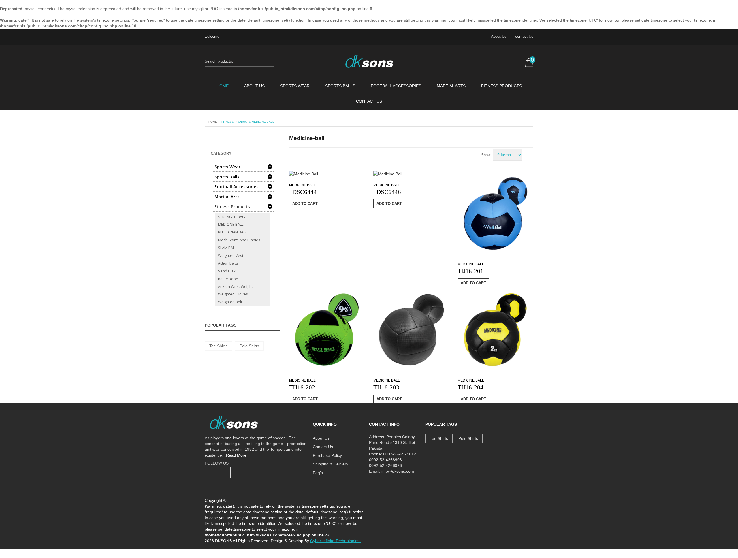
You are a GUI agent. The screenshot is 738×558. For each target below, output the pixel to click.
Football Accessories (396, 86)
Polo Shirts (249, 346)
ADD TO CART (305, 203)
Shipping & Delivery (330, 464)
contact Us (524, 36)
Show (485, 155)
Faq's (318, 472)
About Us (499, 36)
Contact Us (369, 101)
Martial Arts (451, 86)
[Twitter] (225, 472)
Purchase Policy (327, 455)
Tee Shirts (218, 346)
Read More (236, 455)
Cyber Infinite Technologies (335, 540)
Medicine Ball (302, 185)
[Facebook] (210, 472)
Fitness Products (501, 86)
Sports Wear (295, 86)
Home (222, 86)
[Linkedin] (239, 472)
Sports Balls (340, 86)
